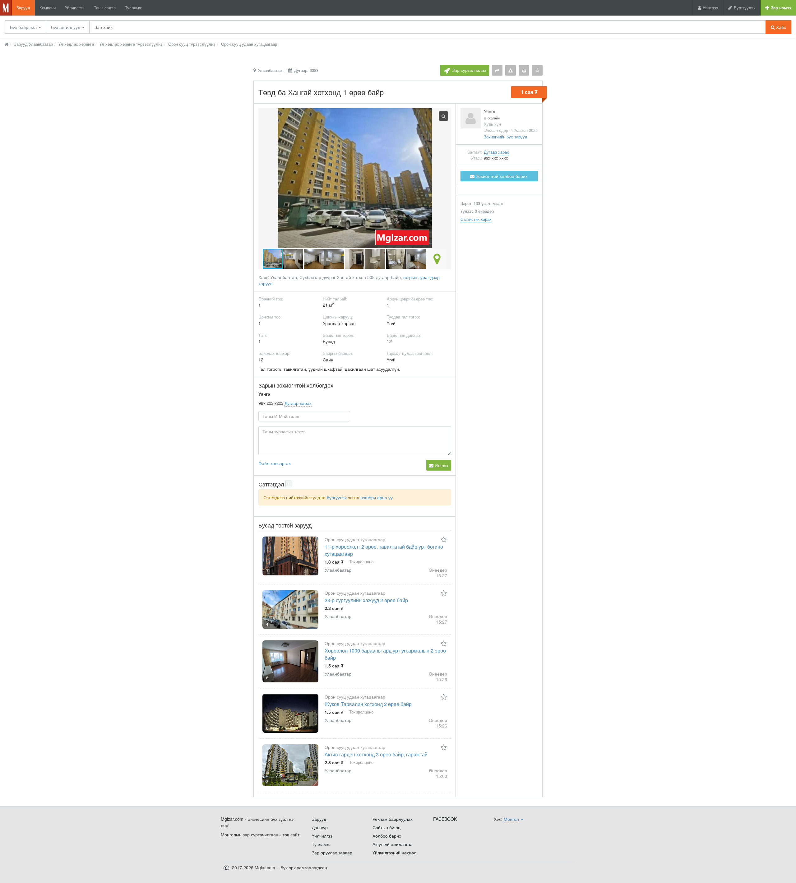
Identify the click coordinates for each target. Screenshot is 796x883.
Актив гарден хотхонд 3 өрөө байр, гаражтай (376, 754)
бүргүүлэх (337, 497)
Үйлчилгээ (75, 8)
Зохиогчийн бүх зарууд (505, 137)
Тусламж (133, 8)
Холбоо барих (387, 836)
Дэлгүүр (320, 827)
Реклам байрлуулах (393, 819)
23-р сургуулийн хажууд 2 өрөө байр (366, 600)
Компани (47, 8)
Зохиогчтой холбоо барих (501, 176)
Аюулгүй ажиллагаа (393, 844)
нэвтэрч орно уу (376, 497)
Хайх (780, 27)
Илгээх (440, 465)
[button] (293, 258)
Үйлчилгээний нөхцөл (394, 852)
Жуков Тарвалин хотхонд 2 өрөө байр (368, 704)
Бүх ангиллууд (66, 27)
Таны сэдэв (105, 8)
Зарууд (23, 8)
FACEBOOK (445, 819)
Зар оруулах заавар (332, 852)
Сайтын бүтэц (386, 827)
